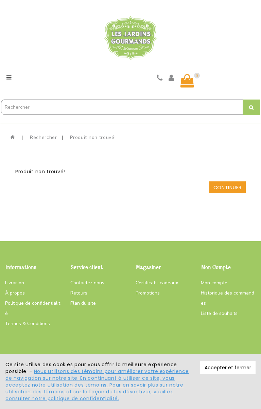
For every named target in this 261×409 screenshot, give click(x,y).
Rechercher (43, 137)
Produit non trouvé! (93, 137)
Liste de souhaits (219, 313)
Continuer (227, 187)
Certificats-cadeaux (157, 283)
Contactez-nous (87, 283)
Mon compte (214, 283)
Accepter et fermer (228, 367)
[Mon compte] (171, 78)
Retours (78, 293)
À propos (15, 293)
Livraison (14, 283)
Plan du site (83, 303)
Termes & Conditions (27, 323)
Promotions (148, 293)
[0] (187, 81)
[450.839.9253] (160, 78)
